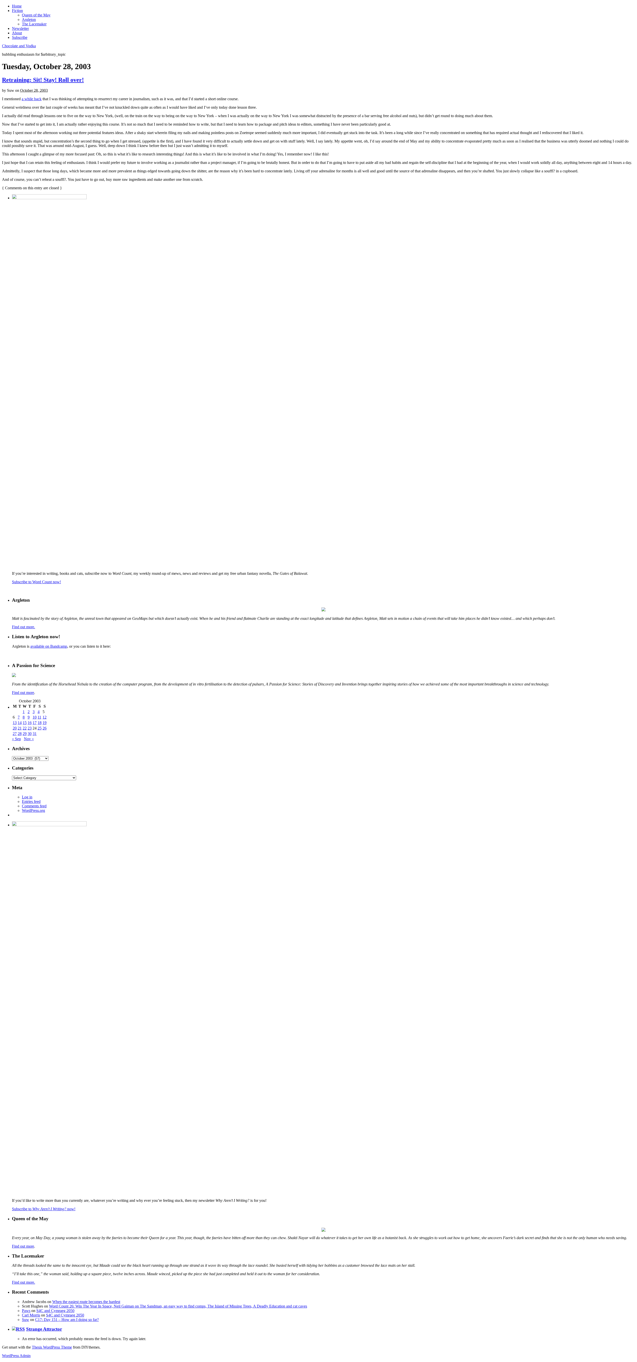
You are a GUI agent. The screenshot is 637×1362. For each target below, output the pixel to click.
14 (20, 723)
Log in (27, 797)
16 (30, 723)
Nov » (29, 739)
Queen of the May (36, 15)
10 (35, 717)
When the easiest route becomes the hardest (86, 1302)
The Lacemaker (34, 24)
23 (30, 728)
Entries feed (31, 801)
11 (39, 717)
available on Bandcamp (48, 646)
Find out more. (23, 627)
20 (15, 728)
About (17, 33)
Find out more (23, 692)
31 (35, 733)
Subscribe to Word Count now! (36, 582)
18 (40, 723)
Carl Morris (31, 1315)
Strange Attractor (44, 1329)
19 (45, 723)
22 (25, 728)
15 (25, 723)
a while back (32, 99)
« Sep (16, 739)
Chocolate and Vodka (19, 46)
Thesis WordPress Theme (52, 1347)
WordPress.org (33, 810)
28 (20, 733)
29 (25, 733)
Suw (25, 1319)
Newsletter (20, 28)
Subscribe (19, 37)
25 (40, 728)
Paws (26, 1311)
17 (35, 723)
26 (45, 728)
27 (15, 733)
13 (15, 723)
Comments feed (34, 806)
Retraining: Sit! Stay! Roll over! (43, 80)
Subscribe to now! (43, 1209)
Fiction (17, 10)
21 (20, 728)
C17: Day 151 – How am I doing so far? (67, 1319)
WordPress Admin (16, 1356)
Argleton (29, 19)
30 (30, 733)
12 (45, 717)
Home (17, 6)
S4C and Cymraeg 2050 (55, 1311)
